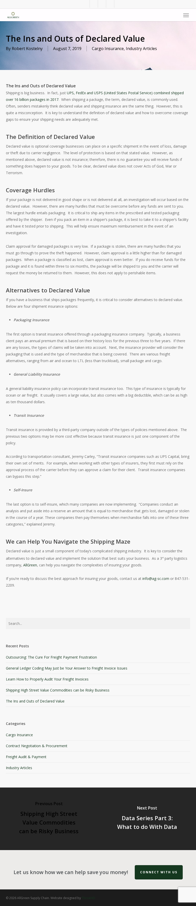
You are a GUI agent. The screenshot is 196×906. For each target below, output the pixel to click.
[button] (186, 15)
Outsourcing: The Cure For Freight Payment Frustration (51, 657)
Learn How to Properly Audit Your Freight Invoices (47, 679)
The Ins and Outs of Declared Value (35, 701)
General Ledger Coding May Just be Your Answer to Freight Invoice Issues (66, 668)
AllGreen (30, 565)
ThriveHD (88, 898)
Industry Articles (141, 48)
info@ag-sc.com (155, 578)
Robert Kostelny (27, 48)
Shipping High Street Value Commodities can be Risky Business (57, 690)
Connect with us (158, 872)
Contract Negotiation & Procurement (36, 745)
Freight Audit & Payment (26, 756)
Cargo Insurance (108, 48)
